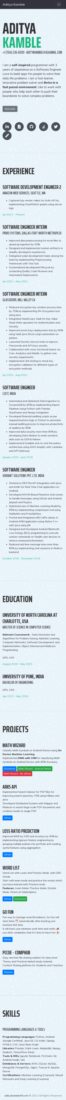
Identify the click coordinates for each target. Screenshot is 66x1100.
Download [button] (9, 768)
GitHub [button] (7, 817)
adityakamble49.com (16, 1095)
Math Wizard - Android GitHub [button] (35, 768)
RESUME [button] (10, 108)
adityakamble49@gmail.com (44, 52)
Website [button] (8, 972)
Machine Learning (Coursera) (37, 1075)
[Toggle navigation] (58, 4)
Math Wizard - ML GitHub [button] (17, 773)
